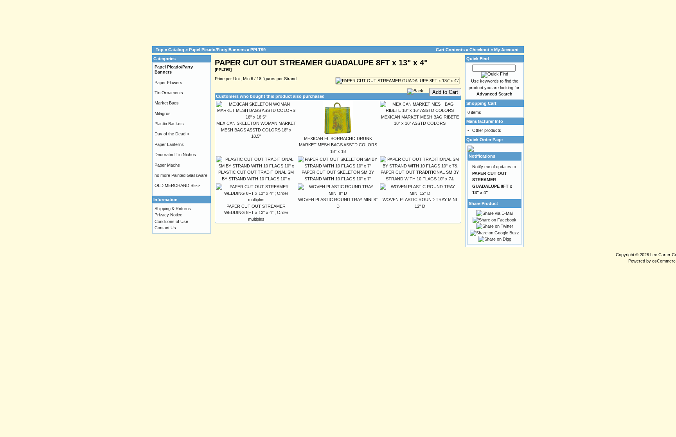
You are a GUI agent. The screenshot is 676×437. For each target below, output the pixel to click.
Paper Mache (167, 165)
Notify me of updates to (494, 179)
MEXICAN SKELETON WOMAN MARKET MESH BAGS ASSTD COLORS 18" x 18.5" (256, 129)
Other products (486, 130)
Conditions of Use (171, 221)
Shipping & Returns (173, 208)
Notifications (482, 156)
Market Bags (167, 103)
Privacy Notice (168, 214)
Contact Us (165, 227)
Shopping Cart (481, 103)
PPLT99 (258, 49)
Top (160, 49)
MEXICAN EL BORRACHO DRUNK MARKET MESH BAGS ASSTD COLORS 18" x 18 (338, 145)
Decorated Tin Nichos (175, 154)
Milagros (163, 113)
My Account (506, 49)
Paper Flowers (168, 82)
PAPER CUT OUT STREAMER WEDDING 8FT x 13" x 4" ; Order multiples (256, 212)
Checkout (479, 49)
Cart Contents (450, 49)
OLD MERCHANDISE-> (177, 185)
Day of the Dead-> (172, 133)
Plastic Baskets (169, 123)
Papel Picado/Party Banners (217, 49)
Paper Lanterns (169, 144)
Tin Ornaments (169, 92)
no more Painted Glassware (181, 175)
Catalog (176, 49)
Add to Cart (445, 92)
